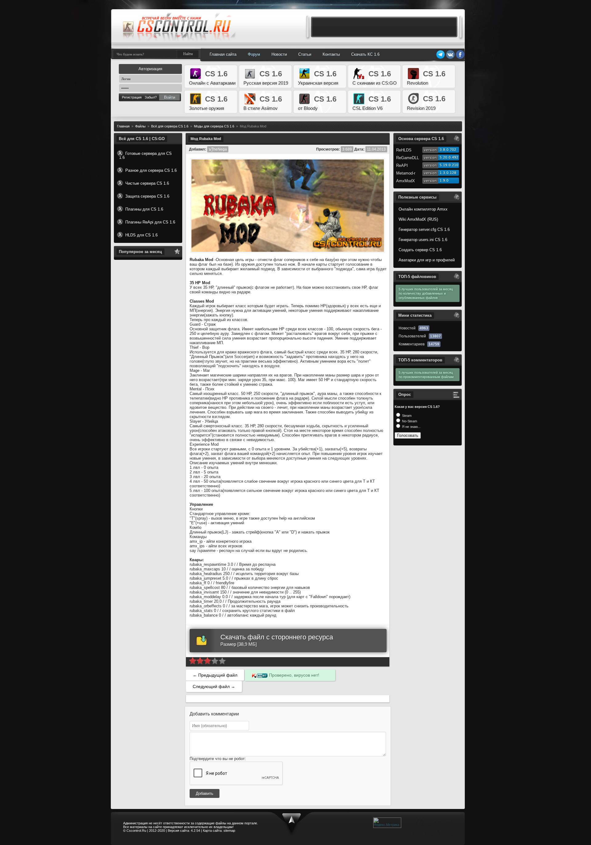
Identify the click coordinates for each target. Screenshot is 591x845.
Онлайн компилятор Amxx (423, 209)
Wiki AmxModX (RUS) (418, 219)
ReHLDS (404, 150)
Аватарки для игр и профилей (427, 260)
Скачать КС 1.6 (365, 54)
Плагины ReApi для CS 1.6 (150, 222)
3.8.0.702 (448, 150)
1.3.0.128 (448, 173)
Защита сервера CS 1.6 (147, 196)
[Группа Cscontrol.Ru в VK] (450, 58)
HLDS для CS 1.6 (141, 235)
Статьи (304, 54)
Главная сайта (223, 54)
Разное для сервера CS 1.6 (151, 170)
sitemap (229, 830)
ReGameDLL (407, 157)
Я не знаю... (410, 427)
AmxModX (405, 181)
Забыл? (151, 97)
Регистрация (132, 97)
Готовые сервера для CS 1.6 (145, 155)
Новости (279, 54)
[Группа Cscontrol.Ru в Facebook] (460, 58)
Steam (406, 415)
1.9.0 (444, 181)
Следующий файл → (214, 686)
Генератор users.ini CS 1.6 (423, 239)
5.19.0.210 (449, 165)
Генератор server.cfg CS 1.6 (424, 229)
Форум (254, 54)
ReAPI (402, 165)
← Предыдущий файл (215, 675)
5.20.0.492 (449, 157)
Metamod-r (405, 173)
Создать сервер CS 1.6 (420, 249)
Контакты (331, 54)
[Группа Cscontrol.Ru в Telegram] (440, 58)
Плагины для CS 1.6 (144, 209)
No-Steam (409, 421)
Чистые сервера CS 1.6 (147, 183)
